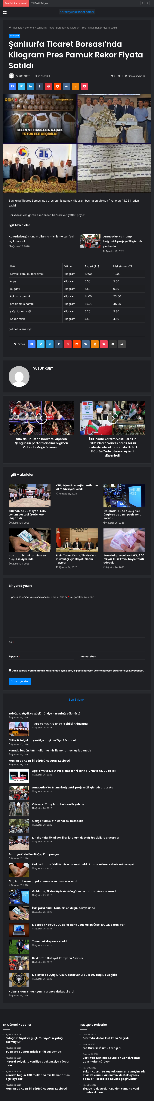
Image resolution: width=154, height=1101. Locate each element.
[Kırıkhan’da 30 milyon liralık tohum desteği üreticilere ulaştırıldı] (30, 495)
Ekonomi (29, 27)
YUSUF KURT (22, 76)
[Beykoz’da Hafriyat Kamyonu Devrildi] (19, 963)
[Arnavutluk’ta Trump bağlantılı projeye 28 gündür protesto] (90, 241)
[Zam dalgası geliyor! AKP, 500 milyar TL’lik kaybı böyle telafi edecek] (124, 540)
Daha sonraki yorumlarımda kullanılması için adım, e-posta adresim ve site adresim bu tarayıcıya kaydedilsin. (78, 670)
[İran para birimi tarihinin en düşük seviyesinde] (30, 540)
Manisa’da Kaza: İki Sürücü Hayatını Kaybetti (39, 761)
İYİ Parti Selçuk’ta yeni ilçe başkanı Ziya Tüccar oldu (60, 3)
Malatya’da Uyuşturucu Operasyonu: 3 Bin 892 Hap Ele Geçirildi (75, 975)
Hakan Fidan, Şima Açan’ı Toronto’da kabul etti (41, 991)
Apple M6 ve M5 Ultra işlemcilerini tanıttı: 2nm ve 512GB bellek (74, 771)
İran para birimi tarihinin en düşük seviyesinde (27, 557)
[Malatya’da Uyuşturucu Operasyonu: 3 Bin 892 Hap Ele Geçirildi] (19, 980)
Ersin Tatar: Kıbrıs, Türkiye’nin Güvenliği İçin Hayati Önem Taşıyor (76, 559)
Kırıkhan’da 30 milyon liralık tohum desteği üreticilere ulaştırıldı (27, 514)
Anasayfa (16, 27)
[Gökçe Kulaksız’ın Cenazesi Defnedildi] (19, 826)
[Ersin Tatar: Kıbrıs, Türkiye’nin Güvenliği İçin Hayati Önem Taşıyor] (77, 540)
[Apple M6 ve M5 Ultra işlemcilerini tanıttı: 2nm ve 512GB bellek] (19, 776)
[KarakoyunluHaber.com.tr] (77, 11)
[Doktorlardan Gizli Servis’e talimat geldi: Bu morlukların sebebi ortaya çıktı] (19, 870)
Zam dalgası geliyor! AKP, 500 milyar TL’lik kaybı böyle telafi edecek (123, 559)
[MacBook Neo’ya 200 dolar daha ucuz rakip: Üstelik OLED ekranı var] (19, 930)
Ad (11, 642)
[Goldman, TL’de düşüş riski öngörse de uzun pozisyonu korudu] (124, 495)
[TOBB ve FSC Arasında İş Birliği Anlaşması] (19, 729)
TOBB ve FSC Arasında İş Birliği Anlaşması (60, 724)
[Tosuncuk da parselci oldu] (19, 947)
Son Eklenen (77, 699)
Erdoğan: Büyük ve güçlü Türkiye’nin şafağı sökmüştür (45, 713)
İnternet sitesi (88, 656)
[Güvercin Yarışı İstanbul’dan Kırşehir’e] (19, 809)
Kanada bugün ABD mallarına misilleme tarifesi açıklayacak (50, 750)
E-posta (14, 656)
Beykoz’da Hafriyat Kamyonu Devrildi (57, 958)
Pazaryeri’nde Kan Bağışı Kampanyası (34, 854)
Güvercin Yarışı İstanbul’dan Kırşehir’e (58, 804)
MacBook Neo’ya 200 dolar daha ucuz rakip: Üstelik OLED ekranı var (78, 925)
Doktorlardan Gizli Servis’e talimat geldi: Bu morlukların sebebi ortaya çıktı (83, 864)
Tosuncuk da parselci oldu (50, 941)
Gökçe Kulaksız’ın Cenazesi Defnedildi (58, 821)
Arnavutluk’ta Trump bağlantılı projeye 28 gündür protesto (122, 241)
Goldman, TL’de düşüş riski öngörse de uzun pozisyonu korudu (122, 514)
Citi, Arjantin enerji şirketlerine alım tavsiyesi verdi (77, 487)
